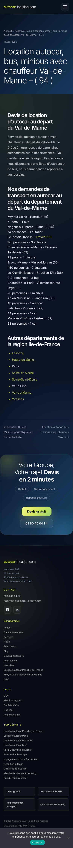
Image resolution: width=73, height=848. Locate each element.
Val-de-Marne (21, 392)
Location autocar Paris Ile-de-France (23, 669)
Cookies (8, 710)
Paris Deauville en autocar (18, 749)
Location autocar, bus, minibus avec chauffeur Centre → (55, 432)
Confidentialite (11, 705)
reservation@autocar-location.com (22, 600)
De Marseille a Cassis (15, 768)
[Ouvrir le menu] (65, 7)
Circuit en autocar (13, 764)
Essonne (18, 353)
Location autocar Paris (16, 735)
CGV (6, 679)
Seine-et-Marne (23, 373)
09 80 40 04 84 (36, 523)
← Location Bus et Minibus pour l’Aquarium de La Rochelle (18, 432)
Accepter (37, 842)
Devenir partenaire (14, 655)
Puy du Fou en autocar (16, 778)
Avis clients (10, 646)
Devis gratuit (36, 511)
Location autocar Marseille (18, 740)
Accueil (8, 31)
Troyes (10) (44, 237)
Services (8, 637)
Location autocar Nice (15, 745)
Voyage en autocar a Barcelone (20, 759)
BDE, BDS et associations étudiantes (23, 674)
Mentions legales (13, 700)
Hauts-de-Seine (23, 359)
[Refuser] (68, 838)
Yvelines (18, 399)
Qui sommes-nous (13, 632)
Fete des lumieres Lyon (16, 754)
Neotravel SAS (23, 31)
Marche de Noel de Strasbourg (20, 773)
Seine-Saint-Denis (24, 379)
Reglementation (12, 714)
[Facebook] (7, 610)
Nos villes (9, 665)
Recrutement (11, 660)
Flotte (7, 641)
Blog (6, 651)
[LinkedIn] (17, 610)
